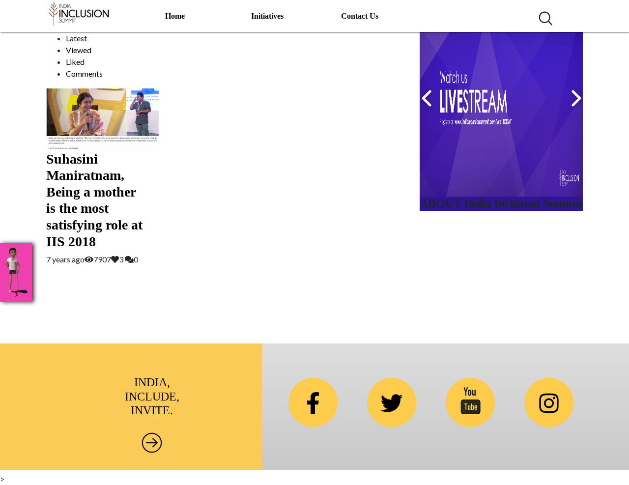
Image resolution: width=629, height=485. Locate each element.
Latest (76, 38)
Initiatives (267, 16)
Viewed (78, 50)
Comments (84, 73)
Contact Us (359, 16)
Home (175, 16)
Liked (75, 61)
